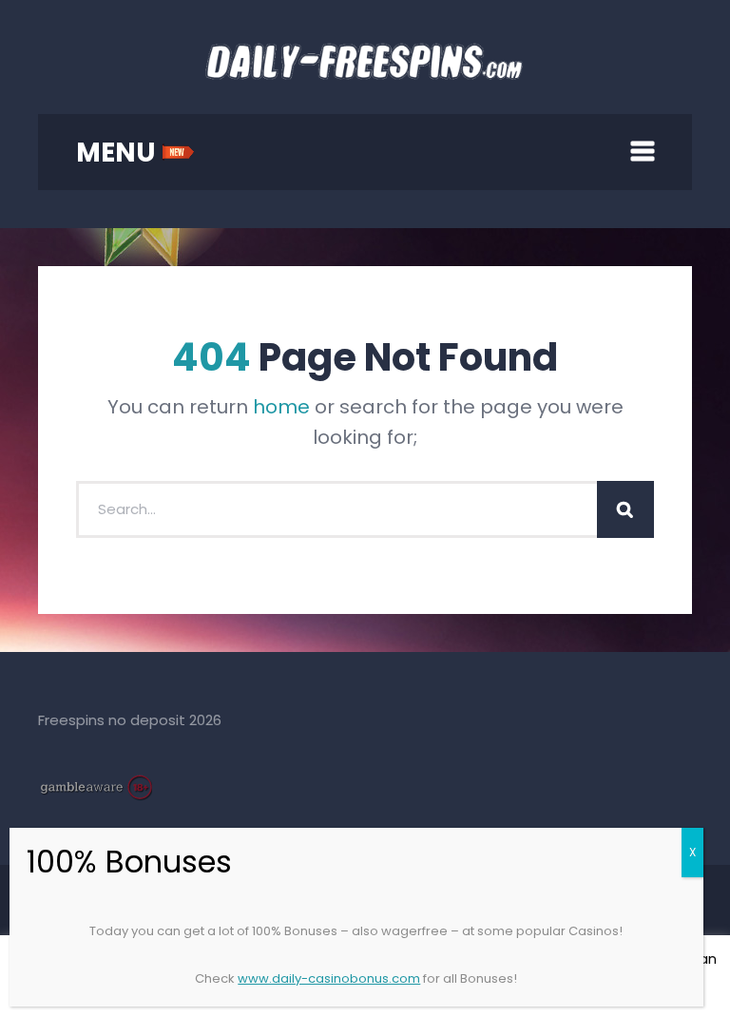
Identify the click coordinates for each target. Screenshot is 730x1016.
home (281, 406)
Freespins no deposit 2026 (129, 720)
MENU (119, 152)
